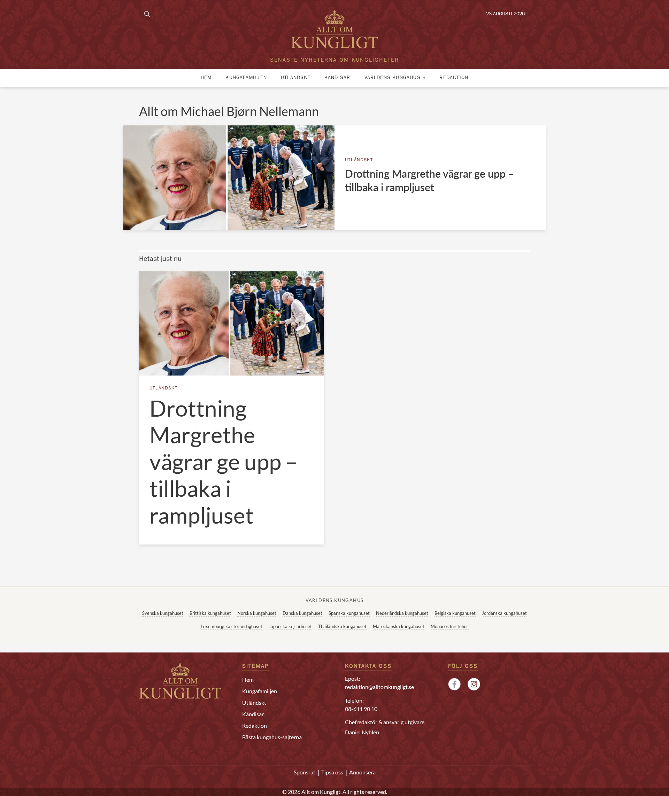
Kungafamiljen (246, 78)
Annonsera (362, 772)
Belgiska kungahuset (455, 613)
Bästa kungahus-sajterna (272, 737)
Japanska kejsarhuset (290, 626)
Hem (206, 78)
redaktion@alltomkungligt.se (379, 686)
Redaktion (453, 78)
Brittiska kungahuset (210, 613)
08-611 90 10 (361, 708)
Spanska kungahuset (349, 613)
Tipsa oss (332, 772)
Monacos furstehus (450, 626)
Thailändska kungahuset (342, 626)
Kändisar (337, 78)
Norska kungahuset (256, 613)
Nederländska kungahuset (402, 613)
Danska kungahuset (302, 613)
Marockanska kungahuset (398, 626)
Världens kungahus (392, 78)
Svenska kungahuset (162, 613)
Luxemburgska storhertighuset (231, 626)
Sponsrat (304, 772)
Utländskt (295, 78)
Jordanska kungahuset (504, 613)
